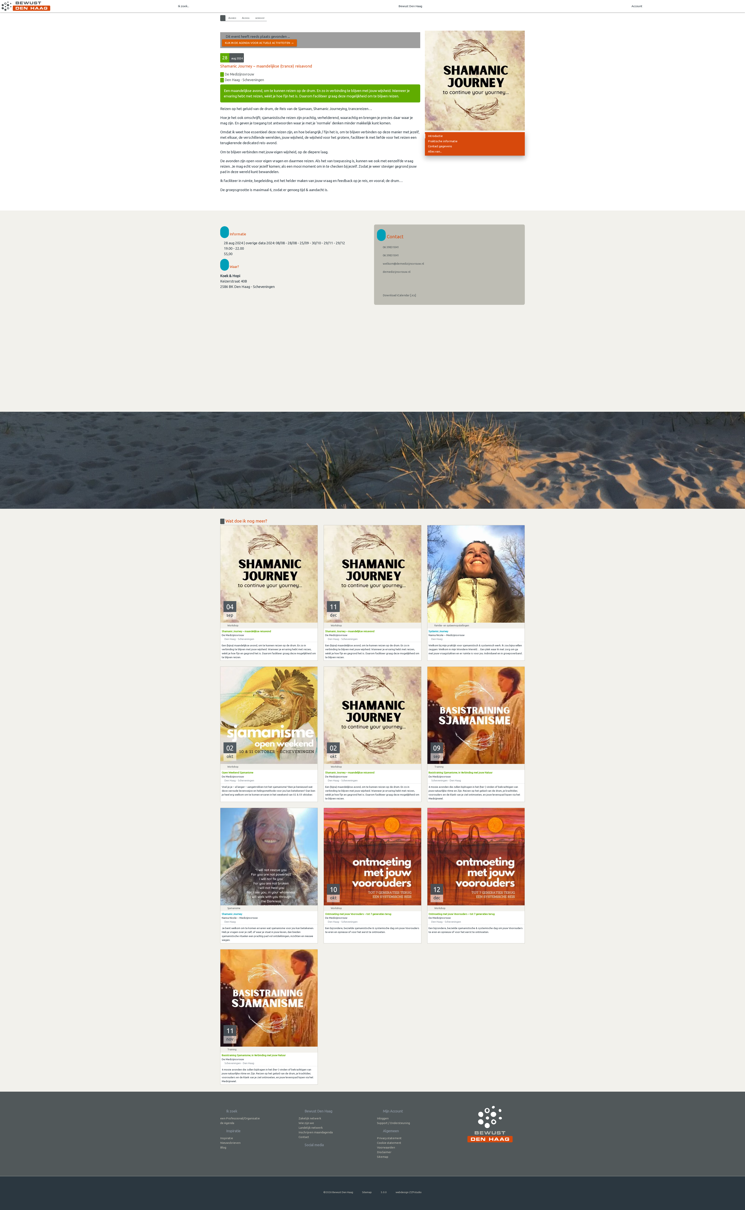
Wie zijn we (306, 1123)
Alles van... (435, 151)
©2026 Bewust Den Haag (338, 1192)
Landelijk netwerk (311, 1127)
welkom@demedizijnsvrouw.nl (403, 263)
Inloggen (383, 1118)
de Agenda (227, 1123)
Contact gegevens (440, 146)
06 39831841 (390, 247)
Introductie (435, 136)
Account (637, 6)
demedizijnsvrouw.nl (396, 271)
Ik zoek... (183, 6)
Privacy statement (389, 1138)
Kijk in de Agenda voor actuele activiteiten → (259, 42)
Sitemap (382, 1156)
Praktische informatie (442, 141)
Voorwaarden (386, 1147)
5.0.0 (384, 1192)
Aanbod (232, 17)
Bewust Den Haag (410, 6)
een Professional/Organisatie (240, 1118)
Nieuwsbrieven (230, 1142)
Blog (223, 1147)
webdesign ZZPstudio (409, 1192)
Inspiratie (226, 1138)
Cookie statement (389, 1142)
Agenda (245, 17)
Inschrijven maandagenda (316, 1132)
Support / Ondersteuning (393, 1123)
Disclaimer (384, 1152)
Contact (304, 1137)
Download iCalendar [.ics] (399, 295)
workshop (259, 17)
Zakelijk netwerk (310, 1118)
